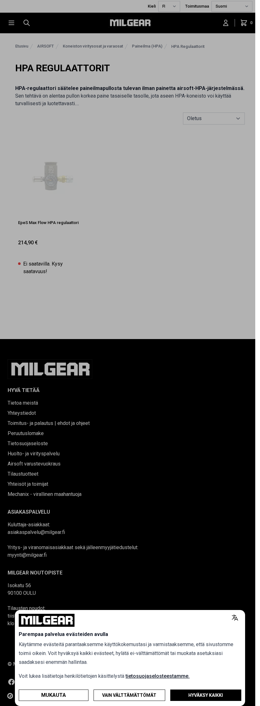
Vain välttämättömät (129, 695)
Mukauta (53, 695)
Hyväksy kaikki (205, 695)
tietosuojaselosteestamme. (158, 676)
